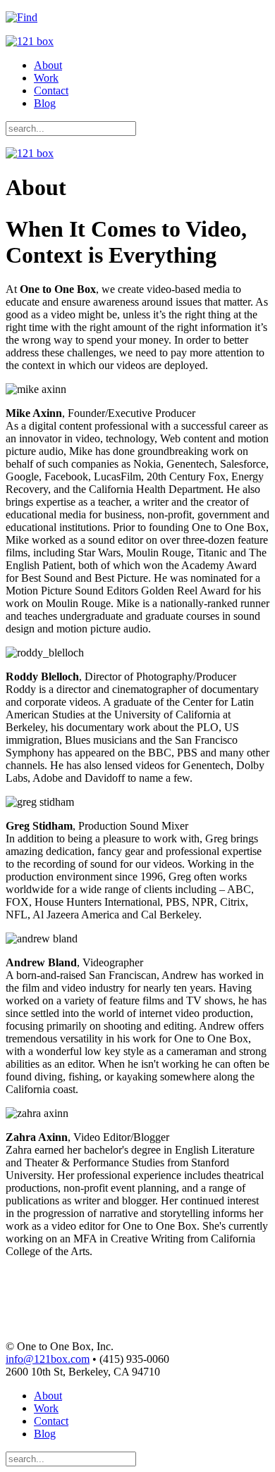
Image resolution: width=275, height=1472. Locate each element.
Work (46, 78)
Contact (51, 90)
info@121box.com (48, 1359)
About (48, 65)
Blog (45, 103)
